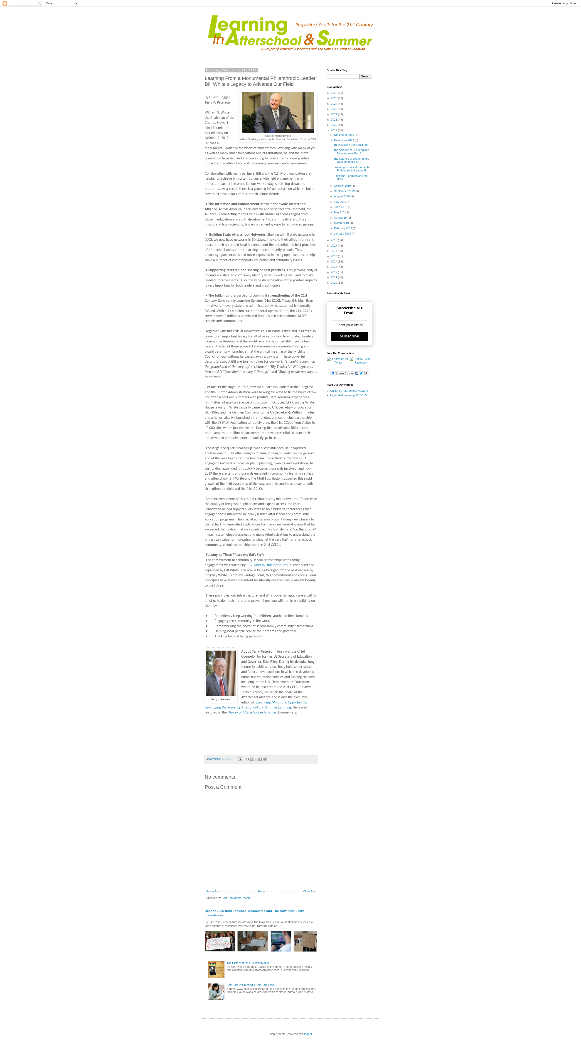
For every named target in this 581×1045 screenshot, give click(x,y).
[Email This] (247, 759)
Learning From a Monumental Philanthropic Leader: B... (352, 169)
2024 (334, 103)
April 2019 (340, 217)
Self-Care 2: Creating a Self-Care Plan (250, 985)
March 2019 (342, 223)
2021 (334, 119)
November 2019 (344, 140)
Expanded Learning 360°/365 (348, 395)
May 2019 (340, 212)
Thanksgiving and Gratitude (351, 144)
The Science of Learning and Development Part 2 (351, 152)
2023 (334, 109)
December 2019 (344, 134)
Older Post (309, 891)
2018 (334, 240)
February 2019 (343, 228)
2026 (334, 93)
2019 (334, 130)
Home (262, 891)
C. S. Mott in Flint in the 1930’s (268, 565)
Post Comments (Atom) (236, 898)
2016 (334, 251)
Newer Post (213, 891)
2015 (334, 256)
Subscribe (349, 336)
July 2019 (340, 201)
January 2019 (343, 233)
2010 (334, 282)
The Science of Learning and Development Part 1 (351, 160)
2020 (334, 124)
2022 (334, 114)
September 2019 (344, 191)
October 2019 (343, 185)
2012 (334, 272)
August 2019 (342, 196)
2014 (334, 261)
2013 (334, 266)
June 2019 (341, 207)
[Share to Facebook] (260, 759)
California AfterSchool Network (349, 390)
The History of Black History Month (248, 963)
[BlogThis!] (251, 759)
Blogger (307, 1034)
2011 (334, 277)
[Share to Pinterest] (264, 759)
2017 (334, 245)
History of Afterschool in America (252, 712)
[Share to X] (256, 759)
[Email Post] (240, 759)
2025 (334, 98)
